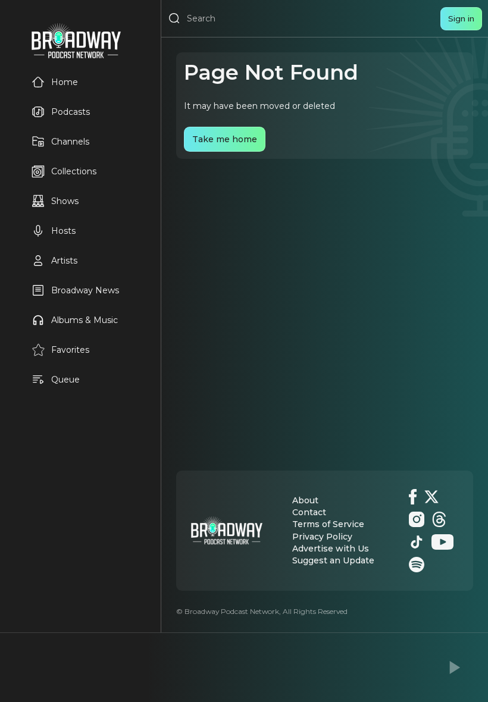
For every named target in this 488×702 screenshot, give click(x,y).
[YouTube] (442, 542)
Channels (70, 141)
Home (64, 82)
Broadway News (85, 290)
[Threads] (439, 519)
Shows (65, 201)
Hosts (63, 230)
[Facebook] (413, 496)
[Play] (453, 667)
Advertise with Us (330, 548)
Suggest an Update (333, 560)
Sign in (461, 18)
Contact (309, 512)
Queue (65, 379)
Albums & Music (84, 320)
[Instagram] (416, 519)
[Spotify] (416, 564)
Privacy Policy (322, 536)
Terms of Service (328, 524)
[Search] (174, 18)
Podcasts (70, 111)
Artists (64, 260)
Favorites (70, 349)
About (305, 500)
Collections (73, 171)
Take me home (224, 139)
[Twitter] (431, 496)
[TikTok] (416, 542)
